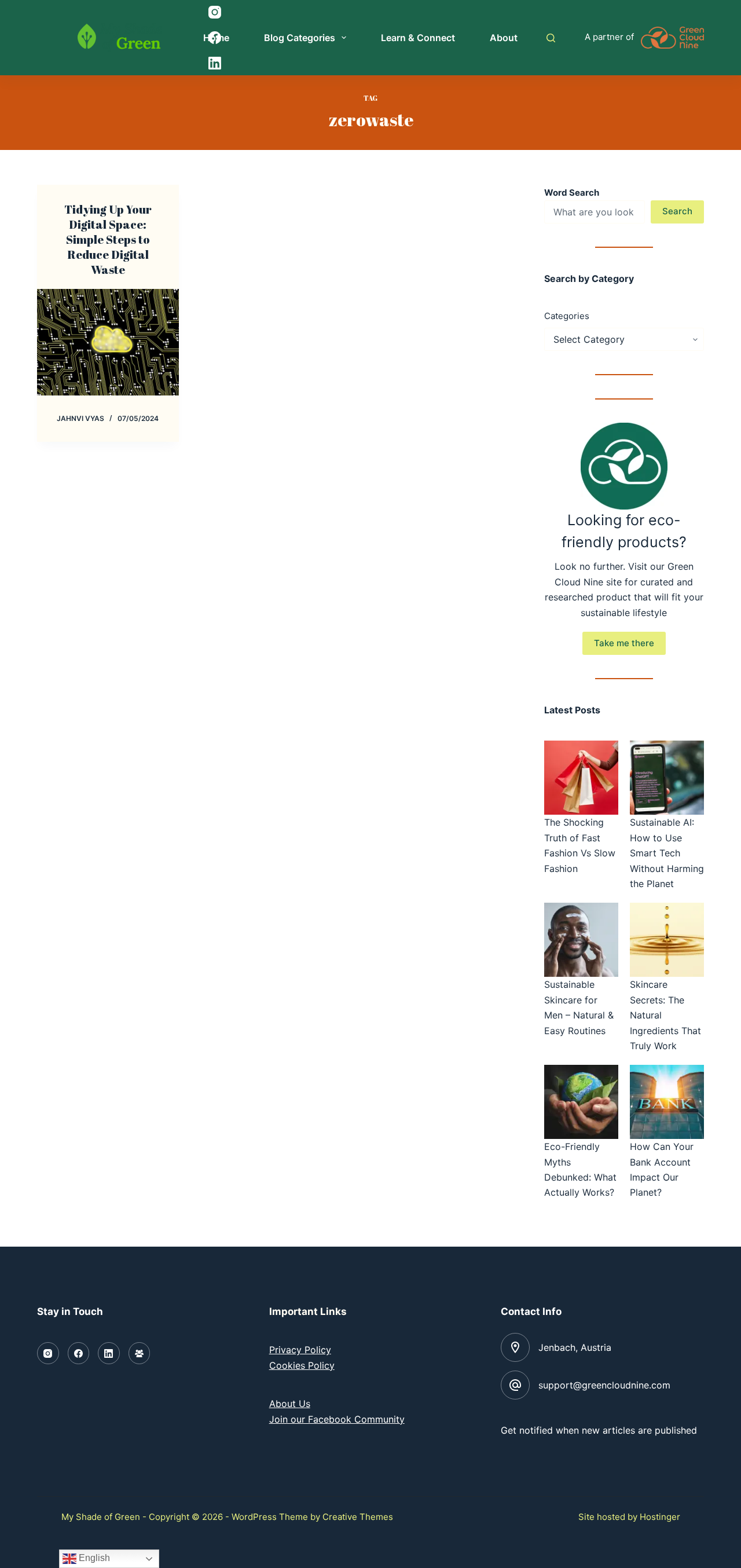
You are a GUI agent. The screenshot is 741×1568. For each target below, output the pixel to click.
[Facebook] (79, 1353)
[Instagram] (48, 1353)
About (504, 37)
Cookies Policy (302, 1365)
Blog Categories (299, 37)
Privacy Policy (300, 1349)
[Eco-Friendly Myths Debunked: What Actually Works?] (581, 1102)
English (93, 1558)
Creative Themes (357, 1516)
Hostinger (660, 1516)
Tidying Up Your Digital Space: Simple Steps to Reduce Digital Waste (108, 239)
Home (216, 37)
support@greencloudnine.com (604, 1385)
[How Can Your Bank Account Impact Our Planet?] (667, 1102)
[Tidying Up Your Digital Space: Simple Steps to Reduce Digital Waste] (108, 342)
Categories (566, 315)
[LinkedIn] (109, 1353)
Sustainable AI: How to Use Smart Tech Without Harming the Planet (667, 852)
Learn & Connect (418, 37)
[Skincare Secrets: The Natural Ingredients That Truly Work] (667, 940)
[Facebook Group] (140, 1353)
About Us (289, 1403)
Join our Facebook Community (337, 1419)
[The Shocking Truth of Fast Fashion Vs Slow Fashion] (581, 778)
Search (677, 211)
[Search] (550, 38)
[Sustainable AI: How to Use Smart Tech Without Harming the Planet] (667, 778)
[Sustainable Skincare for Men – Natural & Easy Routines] (581, 940)
